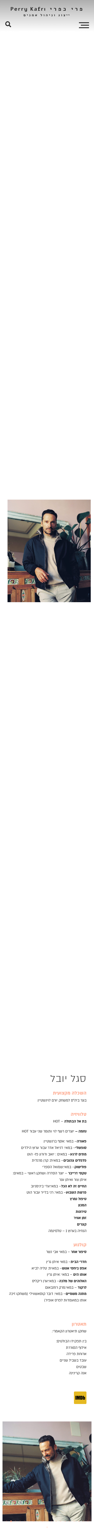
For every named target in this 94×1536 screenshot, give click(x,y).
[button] (8, 24)
